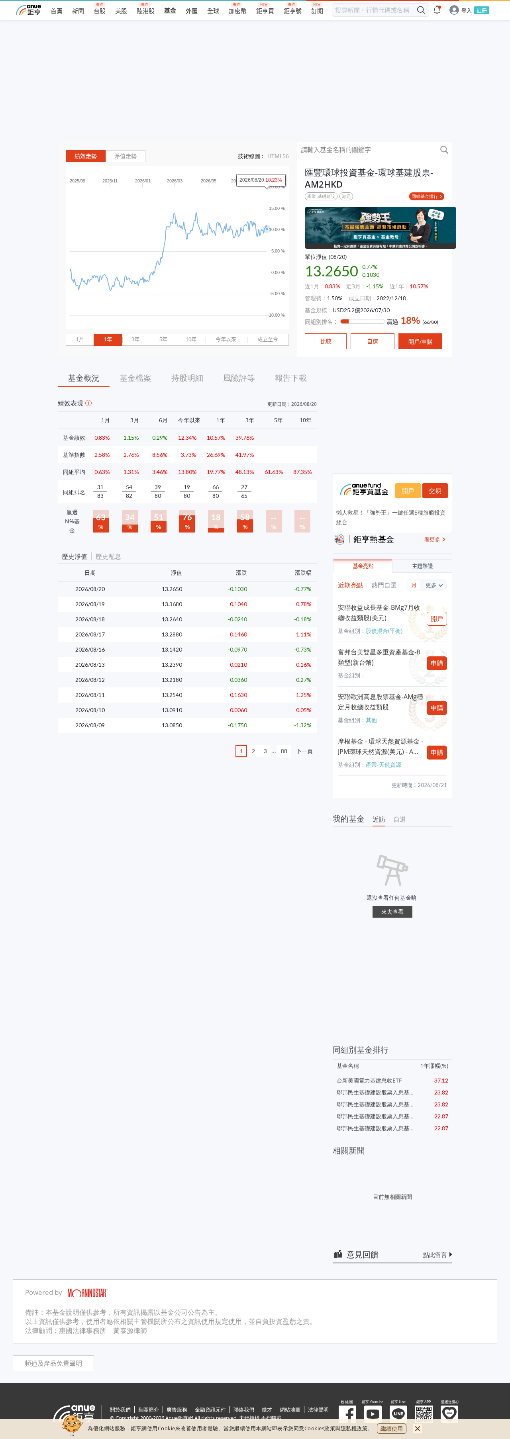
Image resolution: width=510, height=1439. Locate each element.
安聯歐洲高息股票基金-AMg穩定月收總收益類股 (380, 701)
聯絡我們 (243, 1409)
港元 (346, 196)
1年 (108, 340)
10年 (191, 340)
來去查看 (392, 911)
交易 (435, 490)
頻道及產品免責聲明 (53, 1363)
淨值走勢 (125, 156)
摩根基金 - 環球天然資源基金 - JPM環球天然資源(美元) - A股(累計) (380, 747)
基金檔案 (135, 377)
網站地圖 (290, 1409)
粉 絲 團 (347, 1414)
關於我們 (120, 1409)
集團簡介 (148, 1409)
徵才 (267, 1409)
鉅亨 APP (424, 1414)
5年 (163, 340)
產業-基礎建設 (321, 196)
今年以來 (226, 340)
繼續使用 (392, 1428)
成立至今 (267, 340)
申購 (437, 663)
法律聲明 (318, 1409)
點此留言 (435, 1255)
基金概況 (84, 377)
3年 (135, 340)
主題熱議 (422, 566)
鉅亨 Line (398, 1414)
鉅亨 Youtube (373, 1414)
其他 (371, 720)
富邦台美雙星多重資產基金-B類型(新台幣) (379, 657)
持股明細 (187, 377)
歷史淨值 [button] (74, 556)
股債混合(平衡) (384, 630)
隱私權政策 (354, 1428)
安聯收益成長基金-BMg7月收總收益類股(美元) (379, 612)
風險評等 (239, 377)
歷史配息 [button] (108, 556)
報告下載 (291, 377)
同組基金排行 (425, 196)
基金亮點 (363, 566)
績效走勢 (86, 156)
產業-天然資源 (383, 764)
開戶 (408, 490)
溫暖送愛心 (449, 1414)
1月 (80, 340)
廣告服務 (177, 1409)
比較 (326, 341)
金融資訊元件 (210, 1409)
